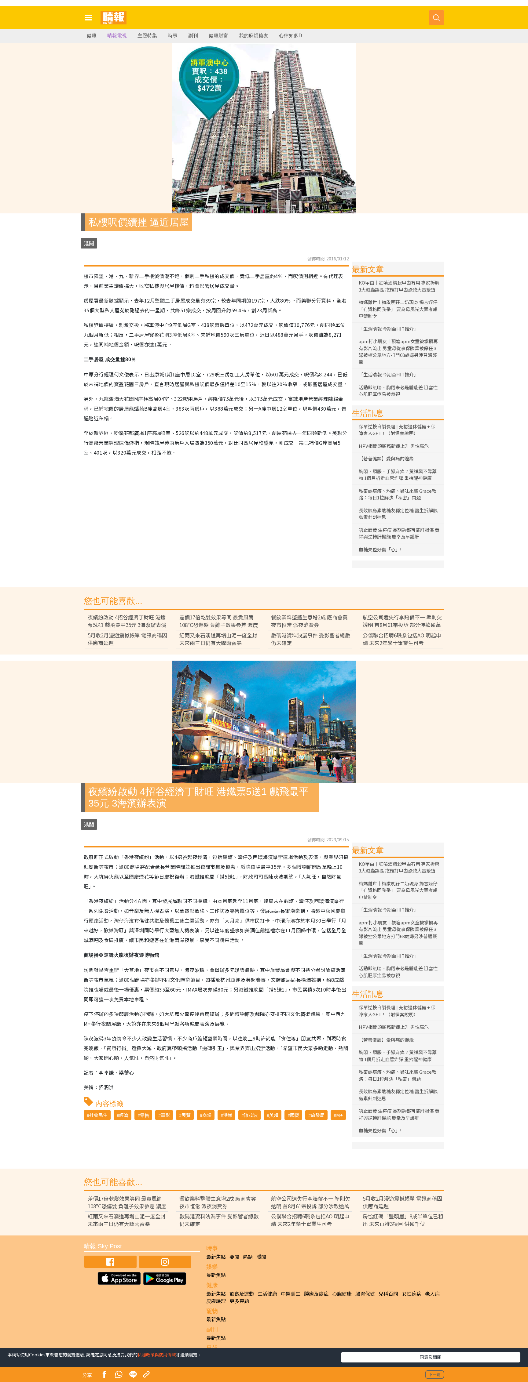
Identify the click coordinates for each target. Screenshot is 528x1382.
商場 (206, 1115)
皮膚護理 (216, 1300)
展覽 (186, 1115)
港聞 (89, 243)
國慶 (294, 1115)
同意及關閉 (430, 1357)
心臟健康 (342, 1293)
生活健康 (267, 1293)
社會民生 (98, 1115)
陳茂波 (251, 1115)
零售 (144, 1115)
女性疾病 (411, 1293)
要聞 (234, 1256)
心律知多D (290, 35)
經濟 (123, 1115)
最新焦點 (216, 1256)
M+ (339, 1115)
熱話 (248, 1256)
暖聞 (261, 1256)
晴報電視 (117, 35)
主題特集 (147, 35)
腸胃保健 (365, 1293)
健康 (92, 35)
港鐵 (227, 1115)
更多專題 (239, 1300)
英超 (273, 1115)
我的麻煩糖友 (253, 35)
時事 (173, 35)
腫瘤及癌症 (316, 1293)
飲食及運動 (241, 1293)
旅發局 (317, 1115)
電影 (165, 1115)
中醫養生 (290, 1293)
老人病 (432, 1293)
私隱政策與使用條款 (157, 1354)
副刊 (193, 35)
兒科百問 (388, 1293)
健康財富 (218, 35)
